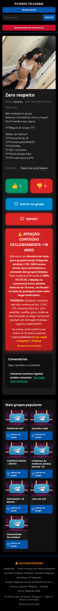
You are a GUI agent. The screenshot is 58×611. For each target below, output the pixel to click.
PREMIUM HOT (15, 428)
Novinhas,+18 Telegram (29, 577)
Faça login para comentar (27, 379)
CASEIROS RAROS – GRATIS (16, 462)
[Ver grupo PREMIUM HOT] (16, 417)
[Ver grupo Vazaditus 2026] (41, 417)
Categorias (9, 568)
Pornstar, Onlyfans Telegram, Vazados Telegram (29, 573)
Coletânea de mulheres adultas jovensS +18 (41, 463)
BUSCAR (49, 17)
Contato (44, 586)
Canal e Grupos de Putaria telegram (36, 568)
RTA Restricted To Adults (29, 345)
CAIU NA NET (39, 498)
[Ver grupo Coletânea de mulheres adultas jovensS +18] (41, 450)
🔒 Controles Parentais (29, 563)
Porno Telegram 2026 (29, 590)
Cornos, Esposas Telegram (23, 586)
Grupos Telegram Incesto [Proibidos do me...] (29, 582)
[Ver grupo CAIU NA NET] (41, 488)
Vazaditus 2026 (40, 428)
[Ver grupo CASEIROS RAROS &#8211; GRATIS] (16, 450)
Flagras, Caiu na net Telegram (34, 168)
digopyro (18, 101)
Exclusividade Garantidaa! (14, 536)
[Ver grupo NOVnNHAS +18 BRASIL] (16, 488)
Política (36, 341)
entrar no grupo (15, 435)
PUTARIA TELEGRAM (29, 4)
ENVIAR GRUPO (29, 10)
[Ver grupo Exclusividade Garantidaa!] (16, 523)
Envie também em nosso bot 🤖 (29, 27)
